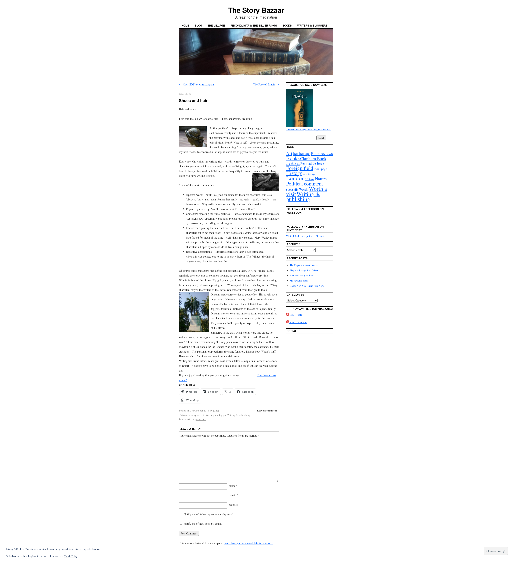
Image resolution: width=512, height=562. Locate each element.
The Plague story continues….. (304, 265)
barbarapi (301, 153)
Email (233, 495)
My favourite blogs (299, 280)
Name (233, 486)
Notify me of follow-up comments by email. (209, 514)
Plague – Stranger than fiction (304, 270)
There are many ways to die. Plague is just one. (308, 129)
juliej (216, 410)
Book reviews (322, 153)
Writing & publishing (238, 415)
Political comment (304, 183)
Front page (320, 169)
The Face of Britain (266, 84)
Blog (198, 25)
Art (289, 153)
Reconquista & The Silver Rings (253, 25)
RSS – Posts (295, 314)
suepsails (292, 189)
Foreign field (299, 167)
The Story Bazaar (256, 10)
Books (287, 25)
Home (185, 25)
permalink (200, 419)
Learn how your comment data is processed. (248, 543)
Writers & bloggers (312, 25)
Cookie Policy (70, 556)
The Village (216, 25)
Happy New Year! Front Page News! (307, 285)
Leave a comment (267, 410)
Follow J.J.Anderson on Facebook (305, 210)
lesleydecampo (309, 174)
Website (233, 504)
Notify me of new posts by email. (203, 523)
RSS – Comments (298, 322)
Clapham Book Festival (306, 161)
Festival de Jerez (312, 163)
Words (303, 189)
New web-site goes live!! (302, 275)
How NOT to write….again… (198, 84)
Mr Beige (309, 179)
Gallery (185, 94)
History (294, 172)
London (295, 178)
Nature (321, 178)
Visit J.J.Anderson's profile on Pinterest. (305, 236)
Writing (210, 415)
